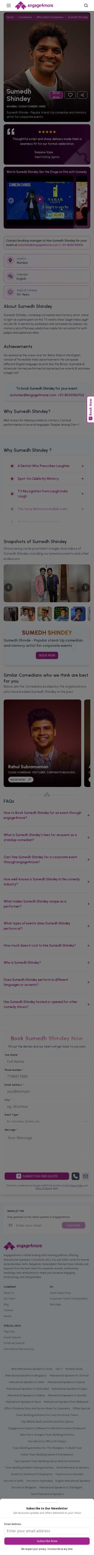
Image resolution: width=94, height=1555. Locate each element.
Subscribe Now (47, 1541)
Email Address (12, 1524)
